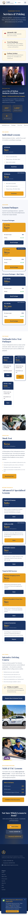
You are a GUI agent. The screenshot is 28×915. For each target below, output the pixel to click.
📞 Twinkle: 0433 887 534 (14, 831)
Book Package (14, 242)
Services (4, 874)
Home (3, 872)
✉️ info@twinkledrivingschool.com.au (10, 865)
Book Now (14, 166)
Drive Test (20, 125)
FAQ (3, 885)
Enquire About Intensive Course (13, 698)
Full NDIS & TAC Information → (13, 799)
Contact (3, 889)
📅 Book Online (14, 826)
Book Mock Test (9, 476)
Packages (13, 125)
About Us (4, 883)
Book (8, 375)
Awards (3, 881)
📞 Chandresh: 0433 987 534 (14, 836)
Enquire (14, 639)
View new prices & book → (12, 911)
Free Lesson (4, 878)
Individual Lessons (5, 125)
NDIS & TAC (4, 876)
